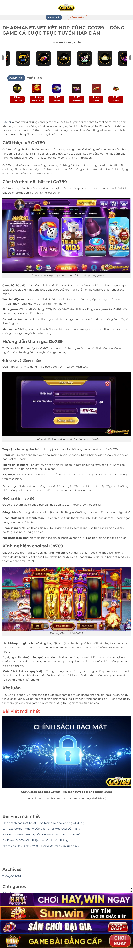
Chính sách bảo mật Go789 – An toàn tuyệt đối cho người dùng (66, 791)
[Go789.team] (66, 7)
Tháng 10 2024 (11, 876)
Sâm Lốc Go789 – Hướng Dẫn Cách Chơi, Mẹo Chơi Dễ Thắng (41, 828)
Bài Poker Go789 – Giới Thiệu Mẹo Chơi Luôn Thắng (35, 840)
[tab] (16, 78)
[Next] (119, 98)
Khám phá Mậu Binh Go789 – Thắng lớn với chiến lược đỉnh (40, 845)
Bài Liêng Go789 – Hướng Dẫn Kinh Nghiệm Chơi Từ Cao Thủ (41, 834)
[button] (4, 7)
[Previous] (14, 98)
